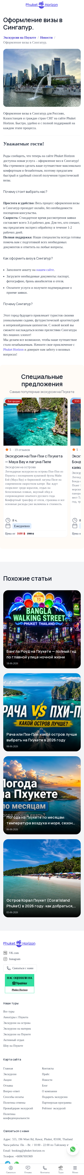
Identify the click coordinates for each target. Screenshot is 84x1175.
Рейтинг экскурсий (54, 1108)
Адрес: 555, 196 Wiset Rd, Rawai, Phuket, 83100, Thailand (38, 1139)
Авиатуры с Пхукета (15, 1017)
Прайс (46, 1074)
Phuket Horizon (13, 349)
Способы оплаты (13, 1096)
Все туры (8, 1011)
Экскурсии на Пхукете (19, 37)
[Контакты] (44, 1167)
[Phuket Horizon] (42, 5)
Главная (8, 1068)
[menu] (75, 1167)
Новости (46, 37)
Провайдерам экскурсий (18, 1108)
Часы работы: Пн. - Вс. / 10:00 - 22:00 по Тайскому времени (40, 1144)
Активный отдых (13, 1040)
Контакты (48, 1068)
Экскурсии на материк (17, 1028)
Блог (45, 1085)
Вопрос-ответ (11, 1091)
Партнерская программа (56, 1102)
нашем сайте (45, 269)
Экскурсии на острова (16, 1022)
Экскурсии (10, 1074)
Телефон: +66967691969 (18, 1156)
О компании (49, 1091)
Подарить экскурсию (54, 1096)
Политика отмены (14, 1102)
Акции (7, 1079)
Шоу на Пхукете (13, 1045)
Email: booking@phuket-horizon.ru (24, 1150)
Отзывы (8, 1085)
